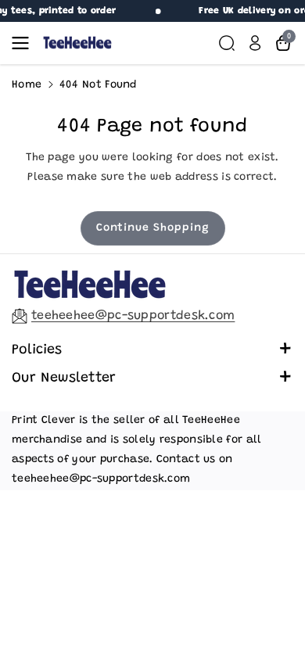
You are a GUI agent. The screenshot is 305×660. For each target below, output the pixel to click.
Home (26, 85)
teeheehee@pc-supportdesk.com (133, 316)
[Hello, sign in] (255, 43)
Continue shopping (153, 228)
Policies (37, 350)
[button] (25, 43)
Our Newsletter (64, 378)
